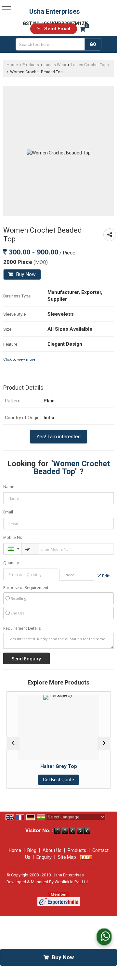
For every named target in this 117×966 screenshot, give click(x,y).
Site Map (67, 857)
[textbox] (52, 44)
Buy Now (25, 274)
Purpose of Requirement (25, 587)
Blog (31, 850)
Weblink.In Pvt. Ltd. (72, 881)
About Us (52, 850)
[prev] (13, 743)
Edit (105, 575)
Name (8, 486)
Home (12, 64)
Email (8, 512)
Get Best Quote (58, 779)
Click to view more (19, 359)
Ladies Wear (55, 64)
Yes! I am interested (58, 437)
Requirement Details (22, 628)
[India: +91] (12, 549)
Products (30, 64)
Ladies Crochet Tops (90, 64)
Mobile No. (13, 537)
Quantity (11, 563)
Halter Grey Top (58, 766)
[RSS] (86, 857)
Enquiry (44, 857)
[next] (104, 743)
